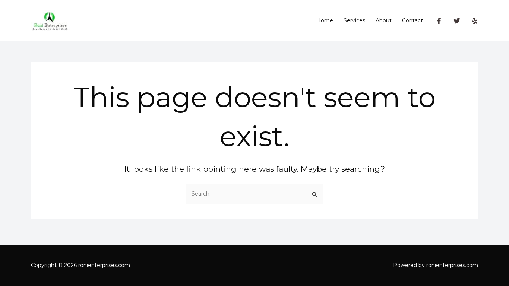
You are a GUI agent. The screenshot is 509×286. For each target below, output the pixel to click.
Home (324, 20)
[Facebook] (439, 21)
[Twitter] (456, 21)
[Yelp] (474, 21)
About (384, 20)
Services (354, 20)
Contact (412, 20)
